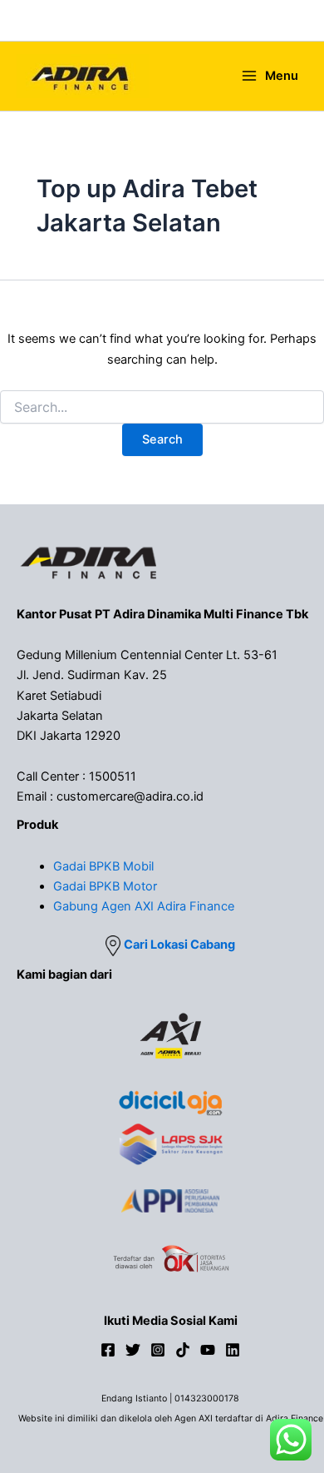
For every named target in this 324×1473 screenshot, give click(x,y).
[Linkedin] (232, 1349)
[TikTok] (182, 1349)
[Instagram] (157, 1349)
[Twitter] (132, 1349)
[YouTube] (207, 1349)
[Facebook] (108, 1349)
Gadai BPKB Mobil (103, 866)
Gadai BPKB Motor (105, 886)
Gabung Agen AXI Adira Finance (143, 906)
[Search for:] (162, 407)
